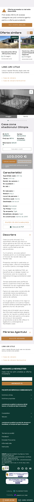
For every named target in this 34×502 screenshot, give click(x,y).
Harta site (5, 447)
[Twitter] (22, 468)
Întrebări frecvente (8, 440)
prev (28, 32)
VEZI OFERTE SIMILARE (17, 25)
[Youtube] (30, 468)
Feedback (5, 436)
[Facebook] (18, 468)
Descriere (9, 235)
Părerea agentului (15, 332)
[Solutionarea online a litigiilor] (17, 481)
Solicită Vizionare (9, 161)
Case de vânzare (9, 78)
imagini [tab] (8, 116)
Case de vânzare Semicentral (14, 81)
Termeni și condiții (8, 433)
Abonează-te (17, 383)
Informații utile (7, 443)
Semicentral (21, 135)
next (31, 32)
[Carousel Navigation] (30, 32)
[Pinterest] (26, 468)
